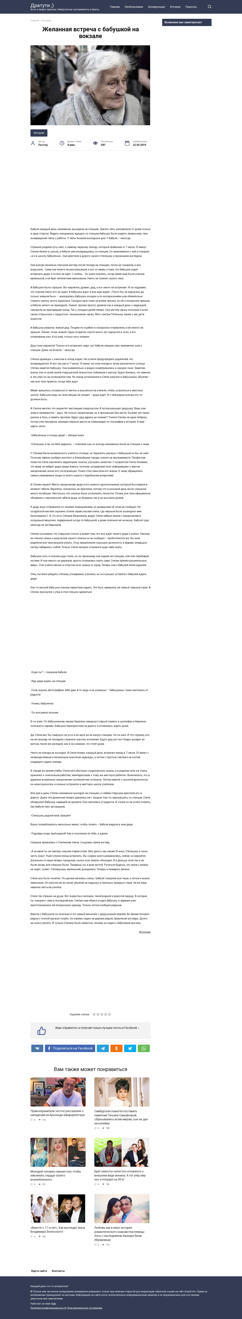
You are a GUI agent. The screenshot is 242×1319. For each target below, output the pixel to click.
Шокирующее (156, 6)
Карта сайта (39, 1271)
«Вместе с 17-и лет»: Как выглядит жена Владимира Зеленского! (57, 1229)
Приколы (191, 6)
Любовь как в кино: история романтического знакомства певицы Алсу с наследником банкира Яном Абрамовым (119, 1234)
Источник (145, 932)
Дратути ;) (42, 5)
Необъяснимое (134, 6)
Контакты (58, 1271)
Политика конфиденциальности (48, 1308)
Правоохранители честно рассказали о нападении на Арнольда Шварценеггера (57, 1113)
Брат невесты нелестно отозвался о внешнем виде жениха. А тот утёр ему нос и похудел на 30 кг (120, 1175)
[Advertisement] (90, 189)
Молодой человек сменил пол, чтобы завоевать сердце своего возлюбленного (55, 1175)
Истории (175, 6)
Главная (115, 6)
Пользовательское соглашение (84, 1308)
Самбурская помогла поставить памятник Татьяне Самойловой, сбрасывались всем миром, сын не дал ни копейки (121, 1117)
